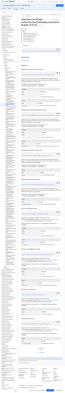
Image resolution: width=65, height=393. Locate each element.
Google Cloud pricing (23, 372)
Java (18, 5)
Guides (9, 8)
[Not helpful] (60, 15)
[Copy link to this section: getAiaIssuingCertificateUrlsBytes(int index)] (48, 110)
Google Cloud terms (39, 385)
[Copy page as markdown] (42, 25)
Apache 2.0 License (35, 359)
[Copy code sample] (59, 49)
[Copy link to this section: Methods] (29, 65)
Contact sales (21, 377)
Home (22, 14)
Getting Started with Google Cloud (46, 373)
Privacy (26, 385)
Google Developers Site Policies (53, 359)
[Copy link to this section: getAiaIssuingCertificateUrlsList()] (41, 179)
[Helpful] (58, 15)
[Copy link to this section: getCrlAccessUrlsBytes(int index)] (41, 249)
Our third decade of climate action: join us (27, 387)
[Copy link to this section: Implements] (30, 57)
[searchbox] (9, 12)
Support (31, 372)
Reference (16, 8)
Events (54, 372)
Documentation (28, 14)
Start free (60, 5)
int (41, 94)
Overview (4, 8)
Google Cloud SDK (9, 5)
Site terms (31, 385)
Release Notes (33, 374)
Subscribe (50, 390)
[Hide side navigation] (15, 390)
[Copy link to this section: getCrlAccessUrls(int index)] (38, 208)
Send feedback (56, 19)
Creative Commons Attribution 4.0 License (53, 357)
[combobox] (33, 1)
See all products (22, 370)
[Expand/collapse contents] (28, 29)
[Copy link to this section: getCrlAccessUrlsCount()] (37, 289)
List (23, 204)
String (23, 105)
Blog (54, 370)
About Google (21, 385)
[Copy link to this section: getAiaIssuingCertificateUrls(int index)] (44, 69)
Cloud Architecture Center (45, 378)
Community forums (34, 370)
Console (45, 1)
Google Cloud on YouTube (56, 377)
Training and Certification (47, 380)
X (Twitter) (55, 374)
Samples (22, 8)
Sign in (62, 1)
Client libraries (26, 5)
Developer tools (35, 14)
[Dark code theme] (57, 49)
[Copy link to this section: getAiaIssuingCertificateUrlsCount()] (43, 150)
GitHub (43, 370)
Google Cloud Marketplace (21, 375)
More (19, 1)
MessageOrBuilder (25, 60)
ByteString (24, 146)
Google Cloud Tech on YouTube (57, 380)
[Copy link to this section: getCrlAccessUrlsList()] (35, 318)
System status (33, 376)
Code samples (45, 375)
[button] (8, 47)
